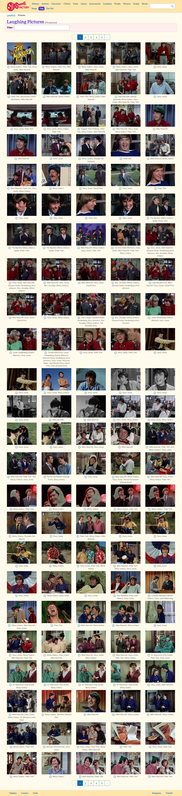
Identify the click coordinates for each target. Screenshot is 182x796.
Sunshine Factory (18, 6)
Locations (107, 4)
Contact (24, 793)
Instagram (156, 793)
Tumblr (169, 793)
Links (35, 793)
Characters (56, 4)
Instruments (94, 4)
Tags (41, 9)
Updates (13, 793)
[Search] (172, 6)
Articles (45, 4)
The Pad (49, 9)
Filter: (10, 27)
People (117, 4)
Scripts (136, 4)
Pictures (126, 4)
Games (84, 4)
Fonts (75, 4)
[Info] (8, 67)
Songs (34, 9)
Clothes (67, 4)
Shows (145, 4)
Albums (35, 4)
